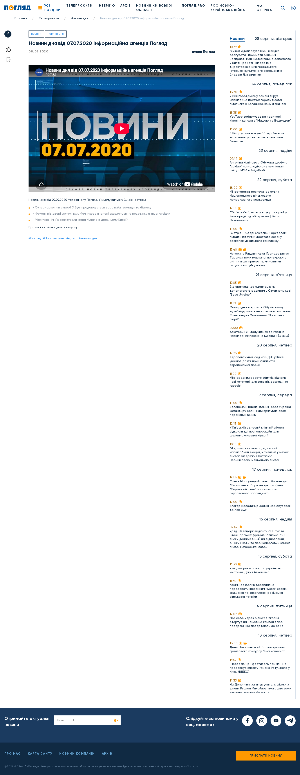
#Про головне (53, 238)
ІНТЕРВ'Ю (106, 5)
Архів (125, 5)
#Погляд (35, 238)
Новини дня (79, 18)
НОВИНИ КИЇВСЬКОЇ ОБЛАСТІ (154, 8)
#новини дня (88, 238)
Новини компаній (77, 753)
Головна (20, 18)
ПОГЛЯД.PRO (193, 5)
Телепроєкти (79, 5)
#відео (71, 238)
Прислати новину (266, 755)
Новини (36, 34)
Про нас (12, 753)
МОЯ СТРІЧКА (264, 8)
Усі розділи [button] (52, 8)
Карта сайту (40, 753)
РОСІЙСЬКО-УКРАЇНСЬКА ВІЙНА (227, 8)
